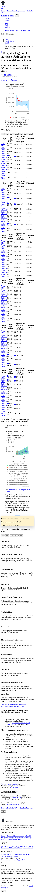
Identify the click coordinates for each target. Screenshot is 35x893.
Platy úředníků (9, 41)
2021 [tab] (25, 134)
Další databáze (9, 839)
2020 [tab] (30, 134)
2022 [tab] (21, 134)
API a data (19, 846)
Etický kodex (11, 846)
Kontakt (30, 848)
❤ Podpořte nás (9, 30)
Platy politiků (5, 837)
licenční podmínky (13, 804)
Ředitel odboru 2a (3, 198)
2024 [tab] (11, 134)
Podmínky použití (18, 860)
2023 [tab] (16, 134)
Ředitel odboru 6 (4, 168)
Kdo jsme (4, 846)
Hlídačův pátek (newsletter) (9, 856)
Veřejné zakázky (16, 836)
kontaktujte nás (13, 787)
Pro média (4, 848)
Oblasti (7, 43)
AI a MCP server (27, 846)
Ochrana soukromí (6, 860)
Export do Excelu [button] (6, 808)
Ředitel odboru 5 (4, 164)
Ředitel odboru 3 (4, 156)
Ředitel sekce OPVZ (3, 177)
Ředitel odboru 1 (4, 148)
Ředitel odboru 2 (4, 152)
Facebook (16, 854)
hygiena (14, 80)
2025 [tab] (7, 134)
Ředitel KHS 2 (3, 381)
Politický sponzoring (24, 837)
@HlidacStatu (7, 854)
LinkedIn (24, 854)
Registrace (11, 16)
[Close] (1, 716)
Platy (13, 11)
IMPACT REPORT (13, 848)
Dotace (9, 11)
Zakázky (22, 11)
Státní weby (17, 839)
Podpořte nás (24, 848)
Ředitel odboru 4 (4, 160)
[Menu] (16, 15)
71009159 (7, 75)
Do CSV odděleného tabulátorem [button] (22, 808)
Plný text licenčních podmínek (10, 784)
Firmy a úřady (13, 837)
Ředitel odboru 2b (3, 204)
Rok (3, 134)
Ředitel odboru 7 (4, 172)
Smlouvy (3, 11)
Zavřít (3, 811)
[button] (13, 705)
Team (25, 860)
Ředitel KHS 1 (3, 377)
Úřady (17, 11)
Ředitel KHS (3, 144)
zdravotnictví (9, 44)
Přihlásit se (4, 16)
